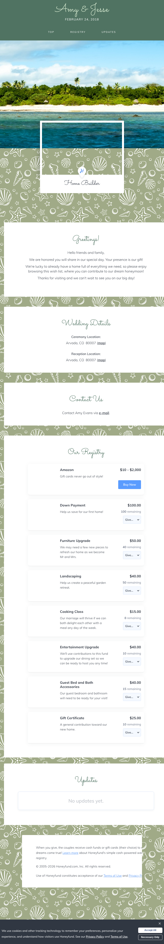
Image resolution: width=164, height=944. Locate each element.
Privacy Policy (138, 875)
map (101, 343)
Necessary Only (150, 937)
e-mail (104, 413)
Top (51, 31)
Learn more (70, 853)
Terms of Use (113, 875)
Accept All (150, 930)
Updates (109, 31)
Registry (77, 31)
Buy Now (129, 484)
